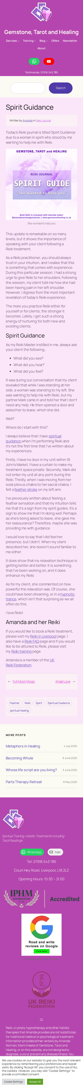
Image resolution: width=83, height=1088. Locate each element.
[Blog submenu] (47, 41)
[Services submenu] (18, 41)
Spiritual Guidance (59, 703)
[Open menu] (41, 1019)
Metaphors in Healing (23, 746)
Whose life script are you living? (31, 770)
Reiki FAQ (32, 641)
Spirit (39, 703)
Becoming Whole (19, 758)
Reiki (27, 703)
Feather (14, 703)
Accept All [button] (35, 1081)
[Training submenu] (35, 41)
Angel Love (62, 681)
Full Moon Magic (24, 681)
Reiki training (21, 651)
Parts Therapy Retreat (24, 782)
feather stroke (25, 489)
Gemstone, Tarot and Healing (41, 32)
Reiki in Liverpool (43, 636)
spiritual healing (19, 710)
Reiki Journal (43, 120)
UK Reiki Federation (30, 662)
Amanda (28, 120)
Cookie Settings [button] (13, 1081)
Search (61, 88)
